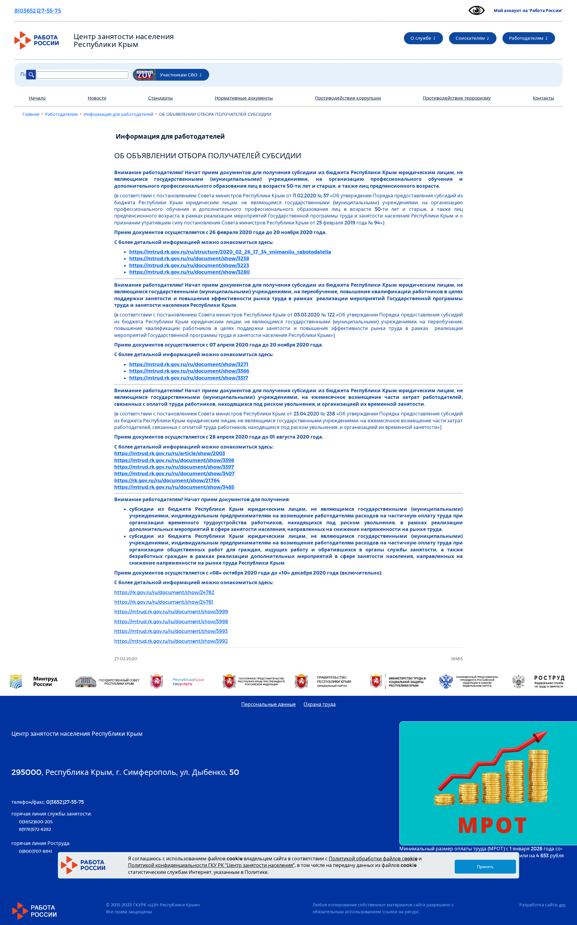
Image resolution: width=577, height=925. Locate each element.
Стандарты (160, 97)
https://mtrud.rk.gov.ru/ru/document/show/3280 (189, 272)
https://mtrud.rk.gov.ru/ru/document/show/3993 (171, 631)
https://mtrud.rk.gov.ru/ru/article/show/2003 (169, 453)
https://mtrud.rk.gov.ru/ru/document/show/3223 (189, 265)
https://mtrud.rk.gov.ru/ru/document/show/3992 (171, 641)
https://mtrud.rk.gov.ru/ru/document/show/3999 (171, 611)
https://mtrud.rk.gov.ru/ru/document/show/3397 (174, 467)
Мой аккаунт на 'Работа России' (528, 10)
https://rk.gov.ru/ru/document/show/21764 (167, 480)
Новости (97, 97)
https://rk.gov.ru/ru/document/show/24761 (163, 602)
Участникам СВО (178, 74)
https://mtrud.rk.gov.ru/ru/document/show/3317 (188, 378)
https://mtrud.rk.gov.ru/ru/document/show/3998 (171, 621)
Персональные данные (268, 704)
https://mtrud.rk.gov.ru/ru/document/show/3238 (189, 258)
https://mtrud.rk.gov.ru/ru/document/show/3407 (174, 473)
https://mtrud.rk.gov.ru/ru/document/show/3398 (174, 460)
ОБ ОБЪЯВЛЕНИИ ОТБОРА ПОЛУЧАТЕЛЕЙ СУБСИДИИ (207, 155)
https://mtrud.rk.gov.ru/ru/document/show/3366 (189, 371)
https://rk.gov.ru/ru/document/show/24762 (164, 592)
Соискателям (470, 38)
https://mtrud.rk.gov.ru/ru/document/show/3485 (174, 487)
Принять (485, 867)
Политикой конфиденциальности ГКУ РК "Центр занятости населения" (211, 865)
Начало (37, 97)
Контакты (543, 97)
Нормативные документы (244, 97)
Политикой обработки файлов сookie (373, 858)
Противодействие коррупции (348, 97)
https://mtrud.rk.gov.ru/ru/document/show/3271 (189, 364)
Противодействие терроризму (457, 97)
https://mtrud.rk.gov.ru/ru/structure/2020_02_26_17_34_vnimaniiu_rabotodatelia (230, 251)
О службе (421, 38)
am (562, 904)
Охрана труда (320, 704)
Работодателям (526, 38)
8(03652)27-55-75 (37, 10)
